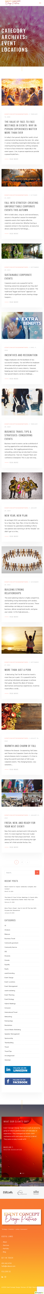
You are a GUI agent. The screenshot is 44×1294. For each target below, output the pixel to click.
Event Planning (9, 995)
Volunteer (8, 1060)
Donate (7, 960)
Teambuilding (9, 1042)
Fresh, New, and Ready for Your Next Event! (20, 824)
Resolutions (8, 1025)
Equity (6, 969)
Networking (8, 1016)
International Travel (11, 1012)
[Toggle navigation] (40, 3)
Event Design (9, 977)
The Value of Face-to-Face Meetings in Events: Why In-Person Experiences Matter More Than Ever (21, 127)
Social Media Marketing (13, 1029)
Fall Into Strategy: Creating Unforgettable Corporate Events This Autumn (21, 206)
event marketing (10, 990)
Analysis (7, 930)
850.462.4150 (7, 1263)
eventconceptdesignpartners (16, 114)
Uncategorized (9, 1056)
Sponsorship (9, 1038)
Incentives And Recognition (21, 355)
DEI (6, 951)
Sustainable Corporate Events (18, 276)
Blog (4, 1252)
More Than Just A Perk (18, 670)
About (5, 1242)
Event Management (11, 986)
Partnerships (9, 1021)
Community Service (11, 947)
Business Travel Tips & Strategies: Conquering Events (18, 435)
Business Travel (10, 938)
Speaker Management (12, 1034)
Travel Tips (8, 1051)
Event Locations (10, 982)
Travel (7, 1047)
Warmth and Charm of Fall (20, 746)
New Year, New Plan (16, 515)
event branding (10, 973)
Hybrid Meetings (10, 1003)
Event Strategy (9, 999)
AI (5, 925)
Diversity (7, 956)
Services (6, 1245)
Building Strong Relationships (14, 591)
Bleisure (7, 934)
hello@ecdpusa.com (8, 1266)
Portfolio (6, 1248)
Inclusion (8, 1008)
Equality (7, 964)
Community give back (11, 943)
